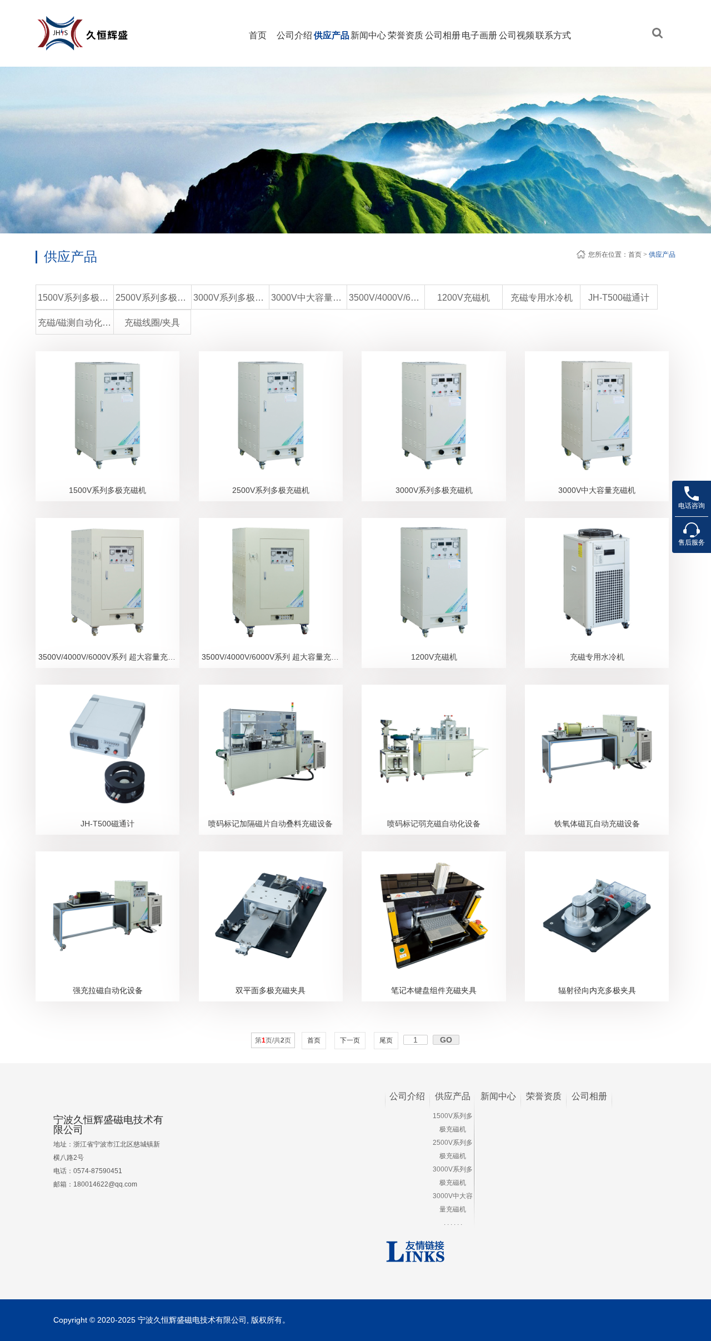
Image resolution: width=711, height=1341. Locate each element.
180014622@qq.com (105, 1184)
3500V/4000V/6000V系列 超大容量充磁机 (386, 297)
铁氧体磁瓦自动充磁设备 (597, 823)
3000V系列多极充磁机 (231, 297)
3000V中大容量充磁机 (309, 297)
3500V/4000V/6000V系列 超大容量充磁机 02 (272, 656)
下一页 (350, 1040)
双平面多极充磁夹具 (271, 990)
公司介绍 (294, 35)
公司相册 (442, 35)
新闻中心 (368, 35)
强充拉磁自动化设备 (108, 990)
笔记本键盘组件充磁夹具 (434, 990)
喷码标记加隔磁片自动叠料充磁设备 (270, 823)
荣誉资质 (405, 35)
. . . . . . (453, 1223)
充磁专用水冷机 (541, 297)
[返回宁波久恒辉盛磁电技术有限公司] (103, 19)
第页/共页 (273, 1040)
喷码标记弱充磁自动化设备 (433, 823)
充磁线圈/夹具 (152, 322)
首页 (258, 35)
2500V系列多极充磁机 (153, 297)
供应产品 (331, 35)
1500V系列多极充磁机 (75, 297)
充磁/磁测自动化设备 (75, 322)
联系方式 (553, 35)
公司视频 (516, 35)
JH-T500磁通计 (618, 297)
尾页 (386, 1040)
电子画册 (479, 35)
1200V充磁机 (463, 297)
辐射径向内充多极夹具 (597, 990)
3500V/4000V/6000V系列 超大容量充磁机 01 (108, 656)
